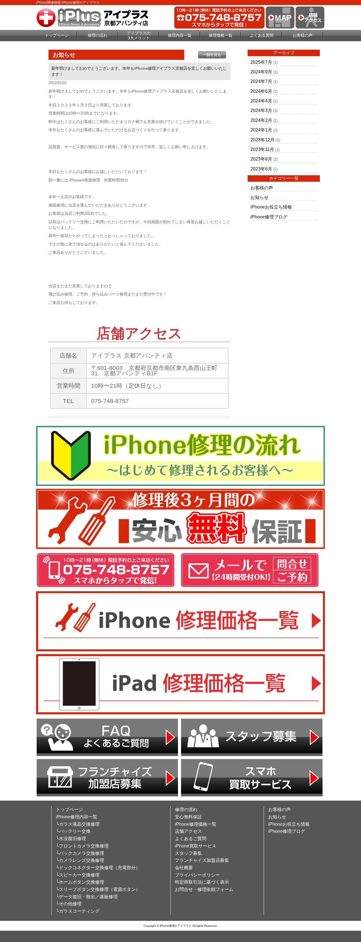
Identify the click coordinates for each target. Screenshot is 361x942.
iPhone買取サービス (195, 846)
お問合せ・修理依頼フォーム (204, 889)
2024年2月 (261, 120)
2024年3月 (261, 110)
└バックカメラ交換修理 (80, 853)
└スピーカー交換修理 (78, 875)
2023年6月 (261, 169)
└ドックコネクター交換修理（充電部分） (98, 867)
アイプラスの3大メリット (139, 35)
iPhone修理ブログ (268, 216)
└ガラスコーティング (78, 911)
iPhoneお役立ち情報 (271, 207)
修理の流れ (97, 35)
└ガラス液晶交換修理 (78, 824)
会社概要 (184, 867)
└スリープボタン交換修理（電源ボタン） (98, 889)
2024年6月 (261, 91)
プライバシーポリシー (197, 875)
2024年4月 (261, 100)
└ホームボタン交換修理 (80, 882)
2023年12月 (262, 139)
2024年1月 (261, 130)
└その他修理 (69, 903)
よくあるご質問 (190, 838)
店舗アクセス (188, 831)
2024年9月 (261, 71)
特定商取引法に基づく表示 (202, 882)
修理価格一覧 (220, 35)
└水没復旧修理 (71, 838)
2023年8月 (261, 159)
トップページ (57, 35)
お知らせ (259, 197)
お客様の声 (302, 35)
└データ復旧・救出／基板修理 (87, 896)
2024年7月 (261, 81)
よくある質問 (262, 35)
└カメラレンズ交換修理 (80, 860)
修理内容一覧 (179, 35)
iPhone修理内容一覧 (76, 816)
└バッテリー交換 (73, 831)
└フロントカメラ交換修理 (82, 846)
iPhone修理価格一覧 (195, 824)
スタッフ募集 (188, 853)
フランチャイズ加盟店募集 (202, 860)
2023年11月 (262, 149)
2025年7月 (261, 62)
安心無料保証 (188, 816)
